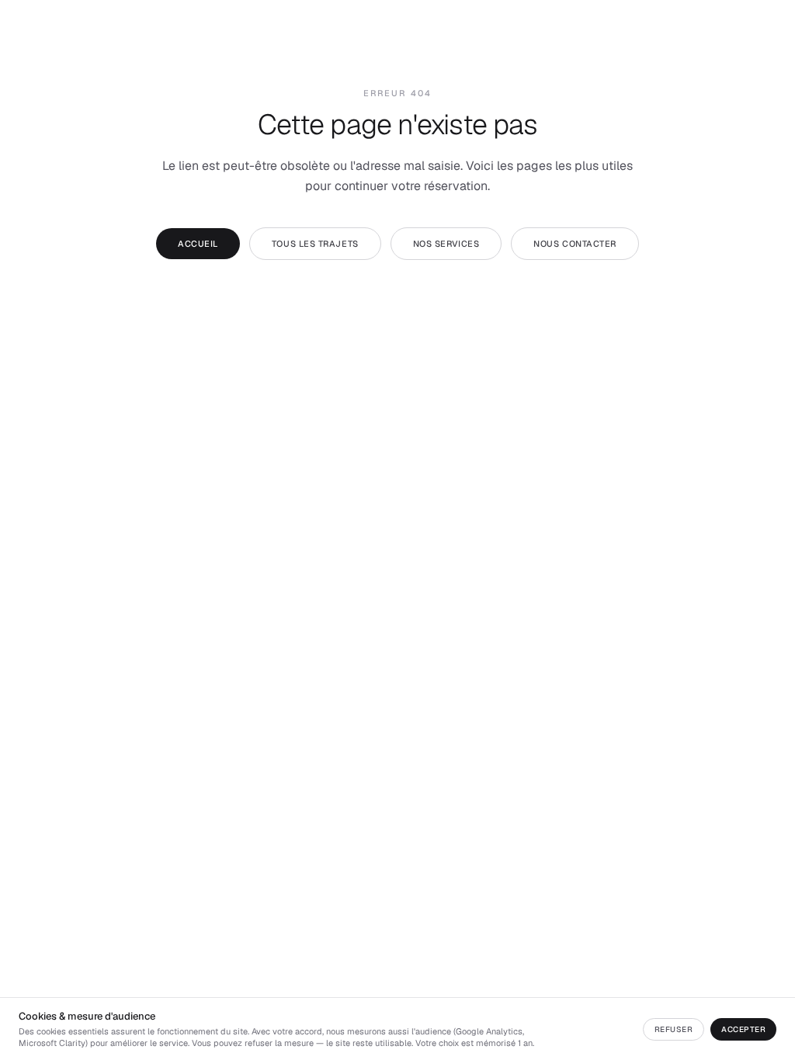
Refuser (673, 1029)
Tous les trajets (315, 243)
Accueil (198, 243)
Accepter (743, 1029)
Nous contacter (574, 243)
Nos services (446, 243)
